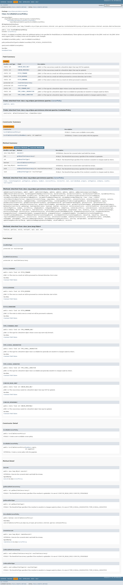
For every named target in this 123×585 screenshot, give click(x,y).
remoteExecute (21, 165)
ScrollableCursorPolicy (11, 132)
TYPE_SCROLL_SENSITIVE (25, 94)
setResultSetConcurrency (25, 168)
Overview (3, 2)
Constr (18, 7)
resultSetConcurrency (25, 83)
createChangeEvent (15, 181)
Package (9, 2)
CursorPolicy (12, 31)
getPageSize (26, 181)
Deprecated (26, 2)
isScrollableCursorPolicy (25, 162)
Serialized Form (7, 50)
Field (13, 7)
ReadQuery (23, 135)
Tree (20, 2)
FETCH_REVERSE (22, 76)
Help (36, 2)
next (67, 181)
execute (19, 153)
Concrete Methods (36, 147)
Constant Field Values (10, 280)
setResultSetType (23, 172)
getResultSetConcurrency (25, 156)
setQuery (100, 181)
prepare (83, 181)
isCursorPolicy (50, 181)
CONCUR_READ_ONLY (23, 67)
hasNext (41, 181)
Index (32, 2)
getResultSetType (23, 159)
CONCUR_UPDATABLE (23, 70)
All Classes (4, 5)
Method (24, 7)
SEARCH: (101, 5)
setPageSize (92, 181)
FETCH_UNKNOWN (22, 79)
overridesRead (75, 181)
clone (5, 181)
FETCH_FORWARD (22, 73)
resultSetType (22, 85)
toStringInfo (8, 182)
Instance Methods (21, 147)
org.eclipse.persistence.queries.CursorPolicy (21, 20)
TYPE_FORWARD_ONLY (24, 88)
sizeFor (106, 181)
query (12, 104)
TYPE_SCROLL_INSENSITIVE (26, 91)
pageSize (6, 104)
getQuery (34, 181)
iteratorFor (61, 181)
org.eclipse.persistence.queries (18, 11)
